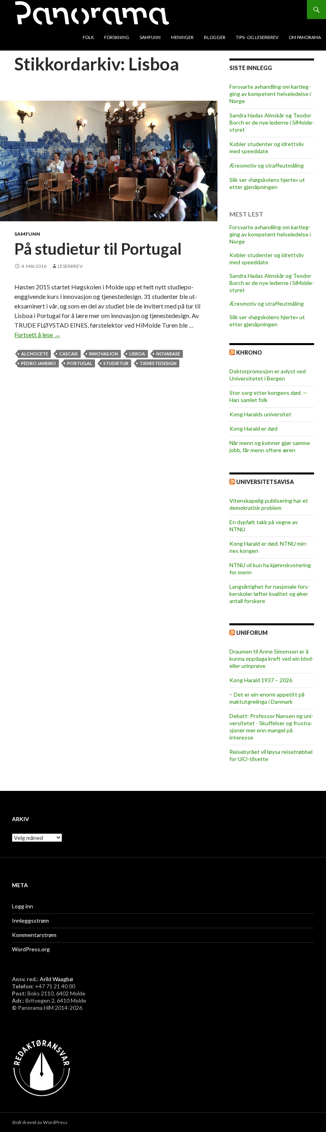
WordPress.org (31, 949)
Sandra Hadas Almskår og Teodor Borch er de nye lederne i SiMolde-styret (271, 122)
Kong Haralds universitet (260, 414)
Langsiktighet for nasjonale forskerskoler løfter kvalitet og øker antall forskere (269, 593)
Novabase (168, 353)
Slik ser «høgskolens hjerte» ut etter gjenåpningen (267, 183)
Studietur (115, 363)
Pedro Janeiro (38, 363)
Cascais (68, 353)
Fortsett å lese (37, 334)
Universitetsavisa (265, 481)
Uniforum (252, 632)
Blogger (214, 37)
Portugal (79, 363)
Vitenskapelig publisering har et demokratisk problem (268, 504)
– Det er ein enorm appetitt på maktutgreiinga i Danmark (267, 698)
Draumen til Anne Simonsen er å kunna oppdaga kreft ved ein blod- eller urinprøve (271, 658)
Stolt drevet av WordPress (40, 1122)
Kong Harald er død (253, 428)
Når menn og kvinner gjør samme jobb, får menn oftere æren (269, 446)
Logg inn (22, 906)
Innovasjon (103, 353)
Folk (88, 37)
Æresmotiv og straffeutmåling (266, 165)
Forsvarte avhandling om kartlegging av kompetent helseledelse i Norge (270, 93)
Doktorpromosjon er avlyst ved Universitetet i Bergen (267, 375)
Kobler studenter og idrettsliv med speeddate (266, 147)
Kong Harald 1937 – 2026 (260, 680)
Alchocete (34, 353)
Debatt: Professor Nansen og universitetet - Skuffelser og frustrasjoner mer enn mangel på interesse (271, 726)
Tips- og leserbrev (257, 37)
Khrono (249, 352)
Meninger (182, 37)
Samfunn (150, 37)
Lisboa (137, 353)
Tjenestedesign (158, 363)
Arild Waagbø (56, 979)
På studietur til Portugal (98, 248)
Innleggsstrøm (30, 920)
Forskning (116, 37)
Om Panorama (305, 37)
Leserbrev (70, 266)
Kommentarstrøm (34, 934)
